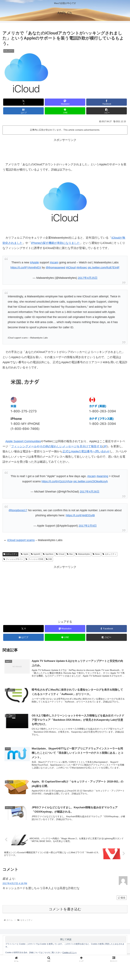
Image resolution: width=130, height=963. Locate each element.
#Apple (34, 262)
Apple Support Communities (23, 441)
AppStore (49, 554)
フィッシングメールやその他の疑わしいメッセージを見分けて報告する (56, 446)
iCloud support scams (21, 540)
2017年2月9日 (88, 525)
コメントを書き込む (65, 909)
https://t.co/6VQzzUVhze (57, 481)
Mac (71, 554)
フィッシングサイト (14, 559)
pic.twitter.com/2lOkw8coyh (90, 481)
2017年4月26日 (89, 491)
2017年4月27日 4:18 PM (15, 883)
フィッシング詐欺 (35, 559)
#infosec (81, 267)
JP (105, 446)
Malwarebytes (84, 554)
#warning (102, 476)
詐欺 (50, 559)
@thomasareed (55, 267)
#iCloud (71, 267)
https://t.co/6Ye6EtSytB (80, 515)
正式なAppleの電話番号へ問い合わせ (86, 451)
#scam (54, 262)
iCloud (61, 554)
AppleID (36, 554)
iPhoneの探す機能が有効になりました (55, 243)
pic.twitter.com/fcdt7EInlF (104, 267)
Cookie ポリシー (69, 952)
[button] (106, 110)
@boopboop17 (18, 510)
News (97, 554)
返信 (123, 897)
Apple (25, 554)
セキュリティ (11, 554)
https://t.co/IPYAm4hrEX (25, 267)
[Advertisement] (65, 149)
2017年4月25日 (88, 277)
